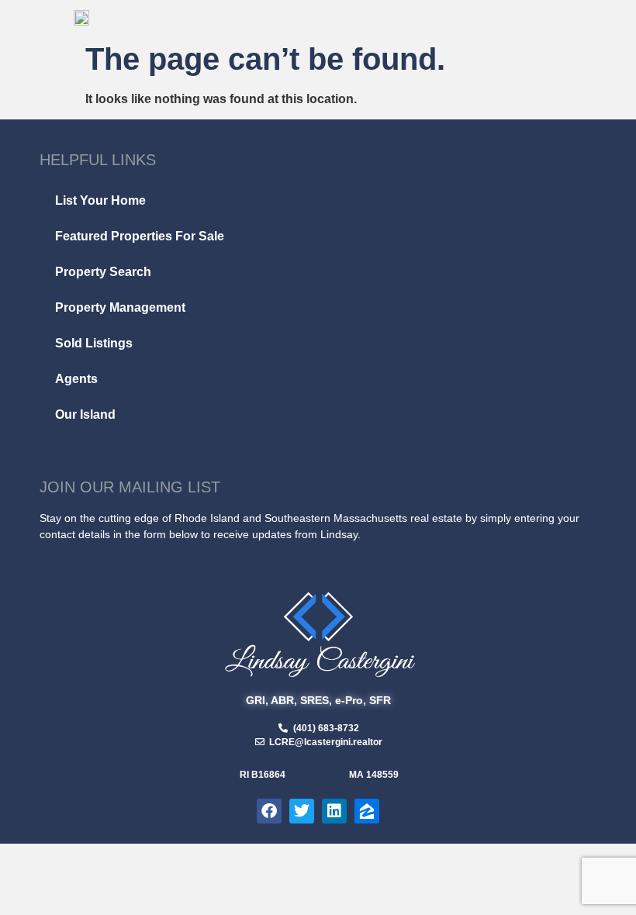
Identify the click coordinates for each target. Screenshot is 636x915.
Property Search (103, 271)
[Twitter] (301, 811)
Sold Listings (94, 343)
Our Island (85, 414)
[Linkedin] (334, 811)
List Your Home (100, 200)
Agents (76, 378)
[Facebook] (269, 811)
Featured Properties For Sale (139, 236)
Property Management (120, 307)
